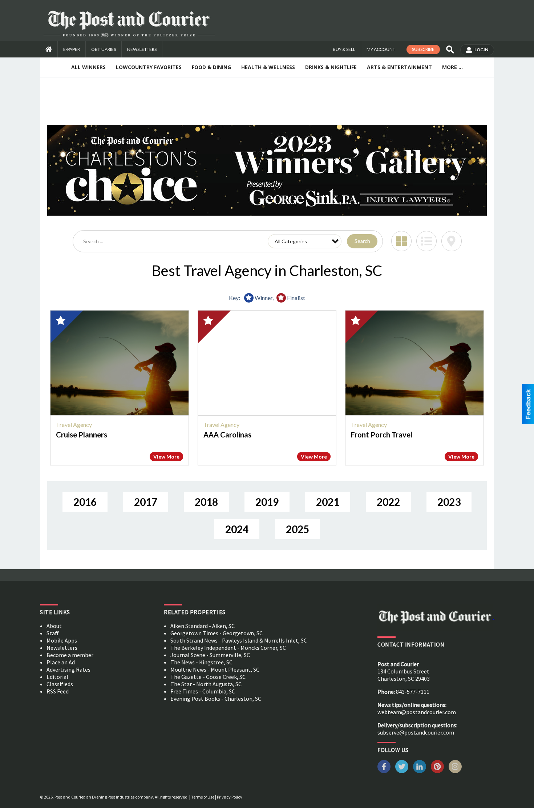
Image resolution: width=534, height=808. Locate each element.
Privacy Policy (229, 797)
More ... (452, 67)
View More (166, 456)
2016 (85, 502)
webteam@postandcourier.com (416, 712)
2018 (206, 502)
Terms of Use (202, 797)
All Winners (88, 67)
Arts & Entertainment (399, 67)
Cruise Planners (81, 434)
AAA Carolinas (227, 434)
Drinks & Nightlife (331, 67)
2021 (327, 502)
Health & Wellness (268, 67)
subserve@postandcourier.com (415, 732)
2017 (145, 502)
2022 (388, 502)
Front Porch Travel (381, 434)
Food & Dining (211, 67)
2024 (236, 529)
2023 (449, 502)
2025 (297, 529)
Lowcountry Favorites (149, 67)
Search (362, 241)
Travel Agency (74, 424)
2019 (267, 502)
